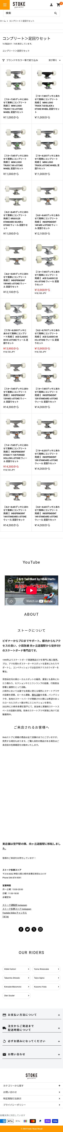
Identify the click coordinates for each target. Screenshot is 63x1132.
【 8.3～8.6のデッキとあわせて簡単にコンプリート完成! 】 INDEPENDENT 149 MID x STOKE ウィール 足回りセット (47, 222)
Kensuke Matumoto (12, 987)
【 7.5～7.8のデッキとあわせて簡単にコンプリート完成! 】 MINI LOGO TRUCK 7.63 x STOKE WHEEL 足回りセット (15, 162)
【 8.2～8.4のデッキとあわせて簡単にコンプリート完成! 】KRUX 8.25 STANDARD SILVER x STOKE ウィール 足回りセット (15, 220)
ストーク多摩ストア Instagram (16, 909)
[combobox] (27, 13)
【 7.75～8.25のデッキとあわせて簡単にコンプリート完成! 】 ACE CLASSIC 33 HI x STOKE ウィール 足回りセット (15, 337)
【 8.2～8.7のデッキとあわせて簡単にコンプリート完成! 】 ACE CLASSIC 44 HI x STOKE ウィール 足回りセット (47, 337)
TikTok (5, 916)
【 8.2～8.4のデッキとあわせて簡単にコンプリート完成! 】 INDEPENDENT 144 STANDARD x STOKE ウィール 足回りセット (15, 513)
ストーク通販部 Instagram (14, 905)
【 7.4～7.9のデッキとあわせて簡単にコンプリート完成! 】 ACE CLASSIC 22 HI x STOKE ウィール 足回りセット (47, 278)
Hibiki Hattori (10, 969)
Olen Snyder (9, 996)
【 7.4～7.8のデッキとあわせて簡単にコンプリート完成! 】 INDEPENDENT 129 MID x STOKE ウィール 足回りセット (15, 395)
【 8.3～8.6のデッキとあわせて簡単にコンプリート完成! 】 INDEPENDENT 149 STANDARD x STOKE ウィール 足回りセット (47, 513)
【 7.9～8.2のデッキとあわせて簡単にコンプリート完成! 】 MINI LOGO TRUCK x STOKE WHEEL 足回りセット (47, 162)
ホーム (3, 21)
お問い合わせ (10, 1092)
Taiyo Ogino (39, 978)
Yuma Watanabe (41, 969)
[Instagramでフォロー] (34, 931)
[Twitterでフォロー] (27, 929)
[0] (59, 5)
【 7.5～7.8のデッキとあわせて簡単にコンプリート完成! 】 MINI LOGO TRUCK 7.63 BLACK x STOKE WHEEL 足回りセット (47, 104)
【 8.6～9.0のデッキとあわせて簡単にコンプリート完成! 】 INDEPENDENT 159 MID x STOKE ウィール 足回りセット (15, 280)
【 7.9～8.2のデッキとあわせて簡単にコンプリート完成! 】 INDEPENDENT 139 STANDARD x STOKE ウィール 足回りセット (47, 457)
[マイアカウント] (51, 5)
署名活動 (36, 695)
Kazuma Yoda (40, 987)
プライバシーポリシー (14, 1105)
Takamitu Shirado (12, 978)
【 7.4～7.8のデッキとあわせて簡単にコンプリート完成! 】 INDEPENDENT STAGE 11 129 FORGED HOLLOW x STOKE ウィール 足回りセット (15, 453)
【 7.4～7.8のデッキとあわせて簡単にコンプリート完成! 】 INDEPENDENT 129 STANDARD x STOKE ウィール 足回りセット (47, 395)
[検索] (56, 13)
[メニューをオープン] (4, 5)
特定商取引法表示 (12, 1098)
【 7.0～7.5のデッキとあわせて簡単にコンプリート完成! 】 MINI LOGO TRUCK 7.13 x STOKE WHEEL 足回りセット (15, 106)
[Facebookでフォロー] (21, 929)
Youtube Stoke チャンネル (14, 913)
